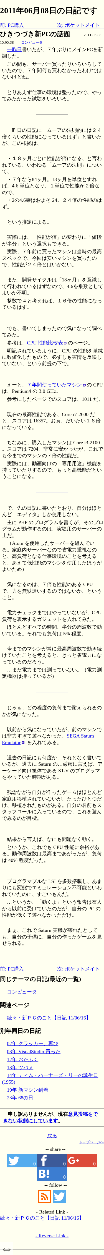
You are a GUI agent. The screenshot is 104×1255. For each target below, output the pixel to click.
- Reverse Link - (52, 1235)
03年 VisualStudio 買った (33, 1051)
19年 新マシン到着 (27, 1090)
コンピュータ (32, 42)
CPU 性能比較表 (45, 343)
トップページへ (91, 1142)
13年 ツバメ (20, 1067)
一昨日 (14, 49)
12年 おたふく (22, 1059)
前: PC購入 (12, 25)
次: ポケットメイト (78, 25)
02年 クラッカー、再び (32, 1043)
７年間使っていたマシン (54, 385)
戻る (52, 1135)
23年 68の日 (20, 1097)
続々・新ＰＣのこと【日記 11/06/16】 (49, 1018)
